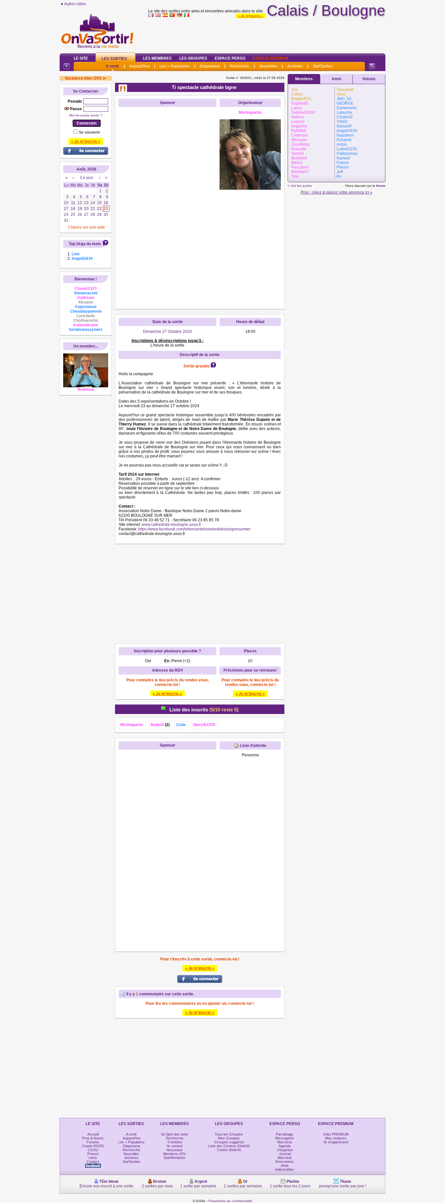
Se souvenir (89, 132)
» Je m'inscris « (250, 16)
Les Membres (157, 58)
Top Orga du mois (85, 244)
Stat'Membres (174, 1158)
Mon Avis (285, 1158)
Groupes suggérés (229, 1142)
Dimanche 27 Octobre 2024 (167, 331)
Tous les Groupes (229, 1134)
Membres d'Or (174, 1154)
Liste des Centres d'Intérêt (229, 1146)
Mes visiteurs (335, 1138)
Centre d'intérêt (229, 1150)
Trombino (174, 1142)
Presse (93, 1154)
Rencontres (284, 1162)
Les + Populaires (175, 66)
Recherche (239, 66)
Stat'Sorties (323, 66)
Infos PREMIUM (336, 1134)
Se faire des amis (174, 1134)
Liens (93, 1158)
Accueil (93, 1134)
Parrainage (284, 1134)
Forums (93, 1142)
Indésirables (284, 1169)
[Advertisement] (266, 34)
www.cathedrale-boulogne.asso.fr (171, 524)
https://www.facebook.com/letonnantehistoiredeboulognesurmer (194, 529)
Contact (93, 1162)
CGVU (93, 1150)
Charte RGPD (93, 1146)
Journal (285, 1154)
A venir (112, 66)
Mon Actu (284, 1142)
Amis (336, 79)
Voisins (369, 79)
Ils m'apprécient (335, 1142)
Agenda (285, 1146)
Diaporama (210, 66)
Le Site (81, 58)
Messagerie (284, 1138)
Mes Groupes (229, 1138)
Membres (304, 79)
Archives (295, 66)
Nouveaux (174, 1150)
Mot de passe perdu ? (85, 115)
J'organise (285, 1150)
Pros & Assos (93, 1138)
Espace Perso (230, 58)
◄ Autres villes (73, 4)
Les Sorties (114, 58)
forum (380, 185)
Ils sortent (174, 1146)
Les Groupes (193, 58)
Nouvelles (268, 66)
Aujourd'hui (139, 66)
